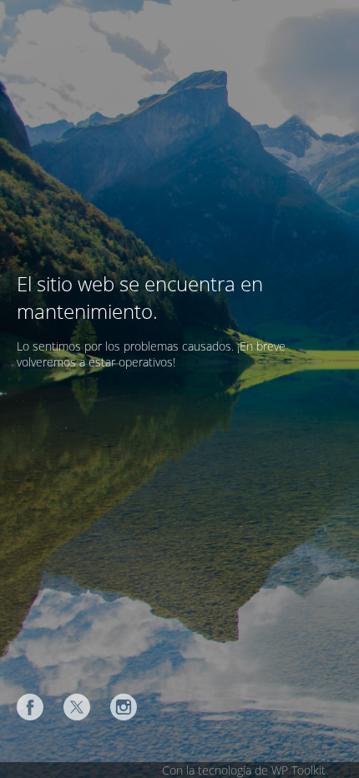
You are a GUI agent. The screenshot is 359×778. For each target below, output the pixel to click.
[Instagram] (123, 707)
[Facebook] (30, 707)
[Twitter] (76, 707)
